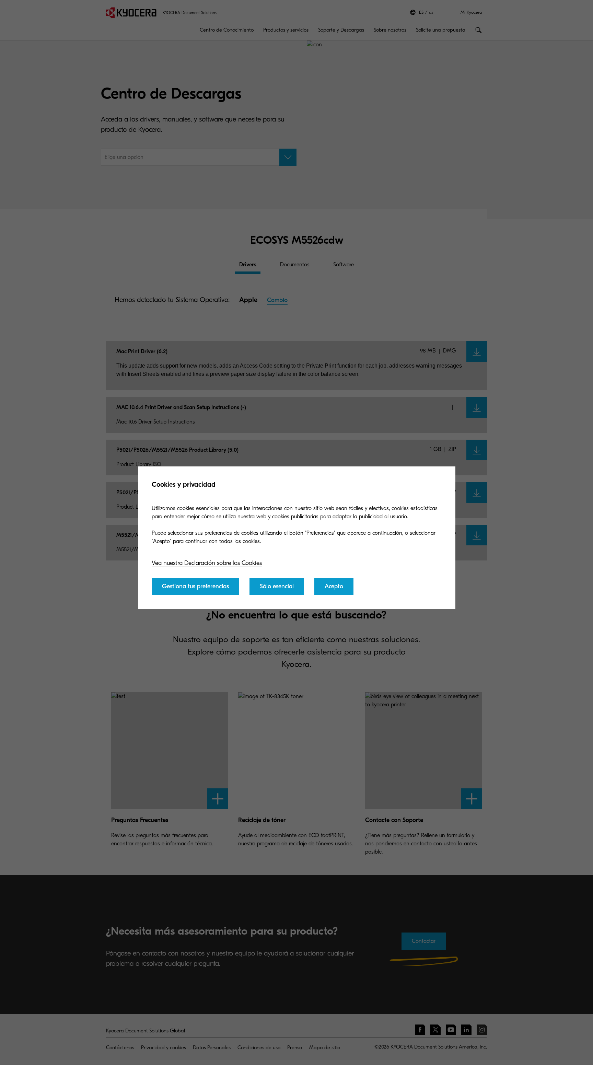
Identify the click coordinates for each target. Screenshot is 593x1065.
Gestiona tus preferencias (195, 586)
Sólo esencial (277, 586)
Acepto (334, 586)
